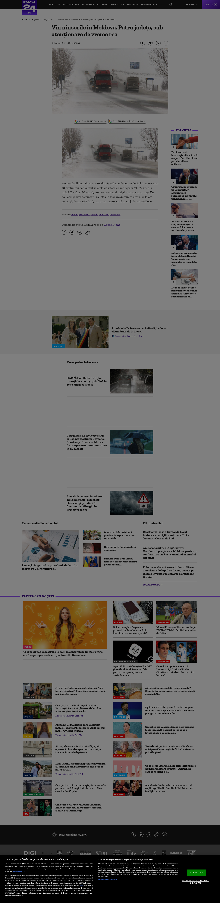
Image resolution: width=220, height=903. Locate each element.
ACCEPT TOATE (196, 872)
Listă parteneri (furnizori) (107, 879)
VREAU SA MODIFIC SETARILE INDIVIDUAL (195, 882)
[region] (110, 879)
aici (81, 885)
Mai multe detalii (19, 871)
